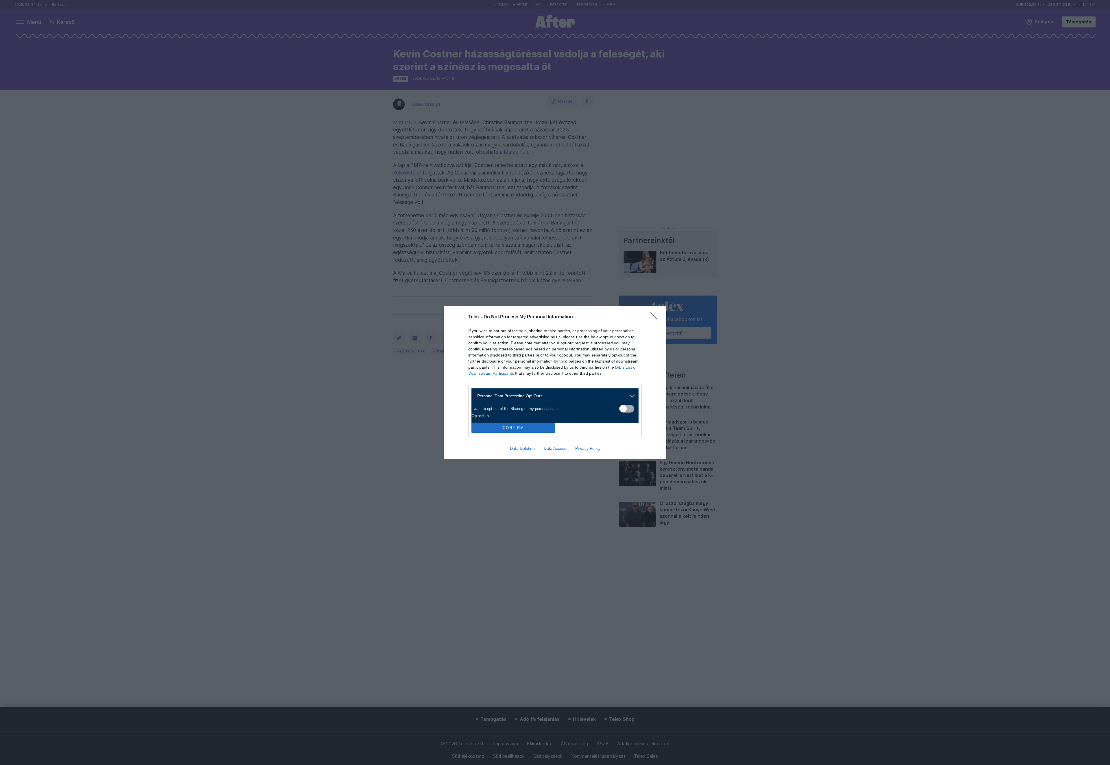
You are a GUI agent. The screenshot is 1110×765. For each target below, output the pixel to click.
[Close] (655, 317)
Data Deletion (522, 448)
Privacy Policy (587, 448)
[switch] (626, 409)
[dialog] (555, 382)
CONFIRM (513, 428)
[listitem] (552, 396)
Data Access (555, 448)
